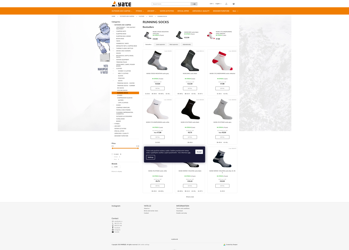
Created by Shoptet (231, 244)
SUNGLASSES (120, 119)
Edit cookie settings (143, 244)
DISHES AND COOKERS (123, 51)
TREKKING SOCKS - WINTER (125, 83)
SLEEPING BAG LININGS (123, 36)
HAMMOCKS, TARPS (122, 43)
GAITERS (120, 100)
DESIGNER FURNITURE (121, 136)
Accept (199, 152)
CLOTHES (119, 68)
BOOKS (118, 121)
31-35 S (147, 94)
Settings (150, 157)
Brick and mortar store (151, 210)
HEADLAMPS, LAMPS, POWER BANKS (125, 65)
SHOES (118, 105)
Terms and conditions (183, 208)
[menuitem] (122, 11)
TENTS (118, 41)
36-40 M (154, 94)
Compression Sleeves (124, 98)
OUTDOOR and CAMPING (122, 25)
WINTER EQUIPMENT (122, 59)
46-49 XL (161, 94)
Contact (146, 213)
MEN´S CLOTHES (123, 73)
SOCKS (120, 80)
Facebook (117, 228)
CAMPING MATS (121, 31)
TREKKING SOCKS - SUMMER (126, 85)
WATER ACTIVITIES (120, 128)
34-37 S (200, 94)
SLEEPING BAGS (121, 34)
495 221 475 (118, 223)
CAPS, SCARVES (123, 102)
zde (189, 152)
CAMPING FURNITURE (123, 107)
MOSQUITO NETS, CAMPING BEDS (126, 46)
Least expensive (160, 44)
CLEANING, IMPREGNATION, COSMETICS (124, 113)
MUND (116, 166)
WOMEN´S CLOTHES (124, 71)
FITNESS (117, 123)
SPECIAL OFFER (119, 131)
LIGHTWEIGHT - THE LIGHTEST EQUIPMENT (125, 28)
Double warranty (181, 213)
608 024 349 (118, 225)
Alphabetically (187, 44)
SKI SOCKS (120, 88)
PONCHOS (121, 78)
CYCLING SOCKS (122, 90)
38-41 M (187, 94)
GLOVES (120, 76)
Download (179, 210)
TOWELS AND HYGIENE (123, 110)
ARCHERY (117, 126)
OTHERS (119, 95)
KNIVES (118, 53)
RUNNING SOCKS (122, 93)
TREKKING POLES (121, 62)
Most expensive (174, 44)
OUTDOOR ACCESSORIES (124, 116)
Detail (157, 88)
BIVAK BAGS (120, 38)
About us (146, 208)
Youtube (116, 232)
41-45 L (225, 94)
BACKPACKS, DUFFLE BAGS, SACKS (125, 56)
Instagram (117, 230)
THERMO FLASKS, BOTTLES (124, 48)
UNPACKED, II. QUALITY (121, 133)
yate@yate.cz (118, 221)
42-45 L (168, 94)
